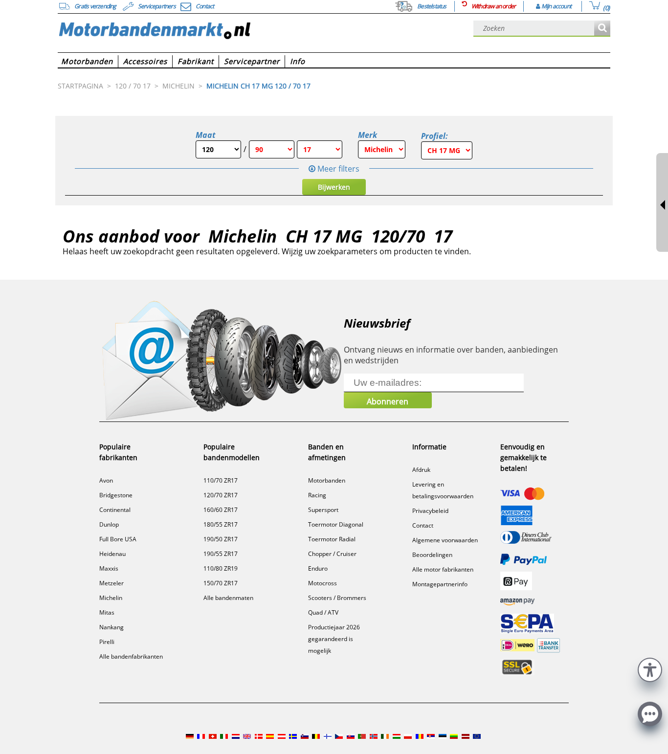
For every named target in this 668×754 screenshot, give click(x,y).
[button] (650, 669)
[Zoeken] (602, 29)
